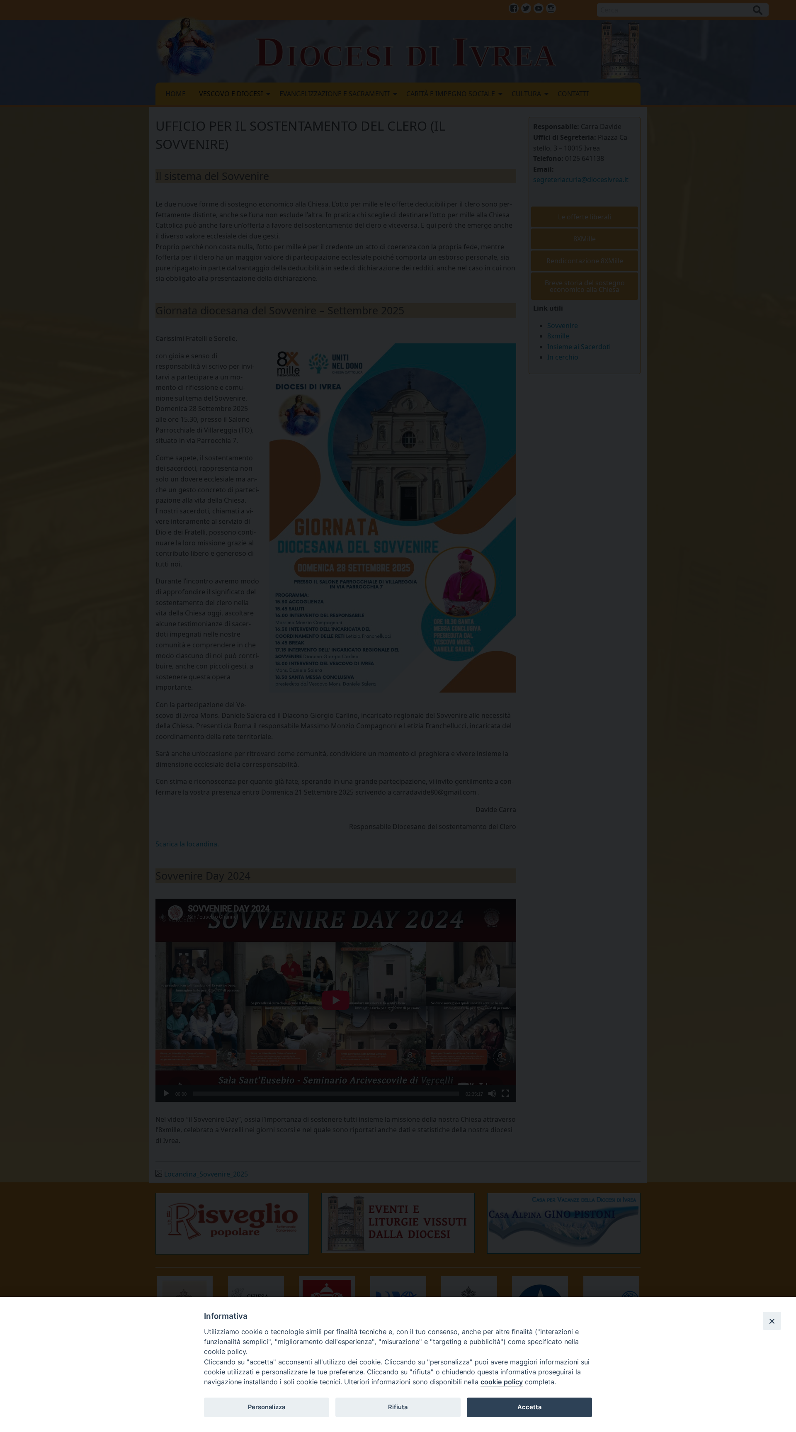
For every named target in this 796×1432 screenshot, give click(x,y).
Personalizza (266, 1407)
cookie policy (502, 1382)
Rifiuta (398, 1407)
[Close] (772, 1321)
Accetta (529, 1407)
